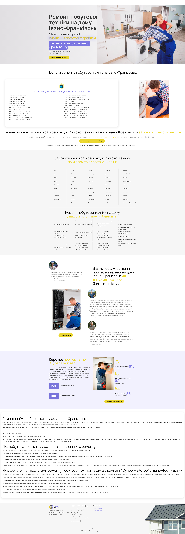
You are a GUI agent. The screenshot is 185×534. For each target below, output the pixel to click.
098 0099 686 (98, 511)
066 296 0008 (98, 509)
